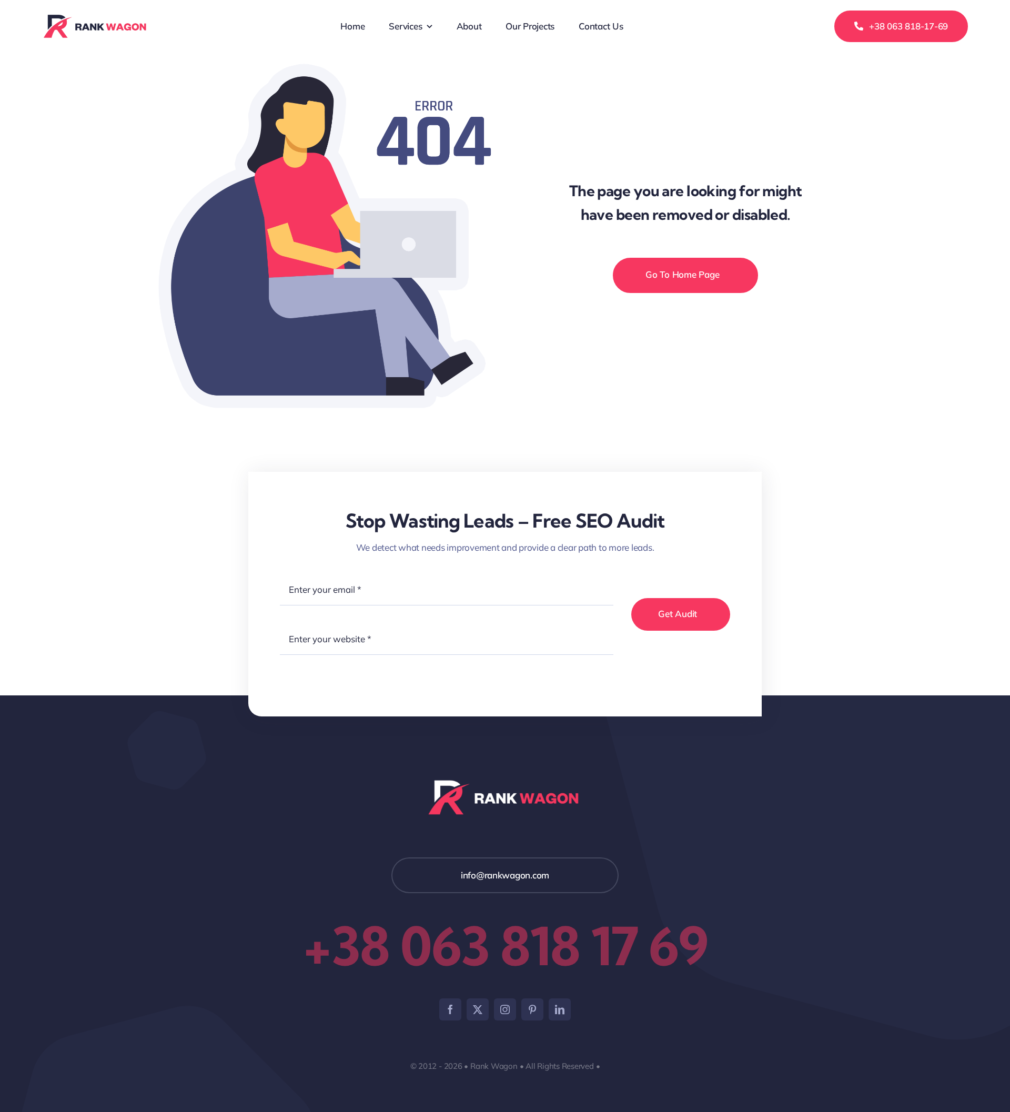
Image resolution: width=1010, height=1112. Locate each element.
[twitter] (478, 1009)
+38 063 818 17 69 (505, 945)
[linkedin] (560, 1009)
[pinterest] (532, 1009)
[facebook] (450, 1009)
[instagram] (505, 1009)
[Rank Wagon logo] (96, 18)
